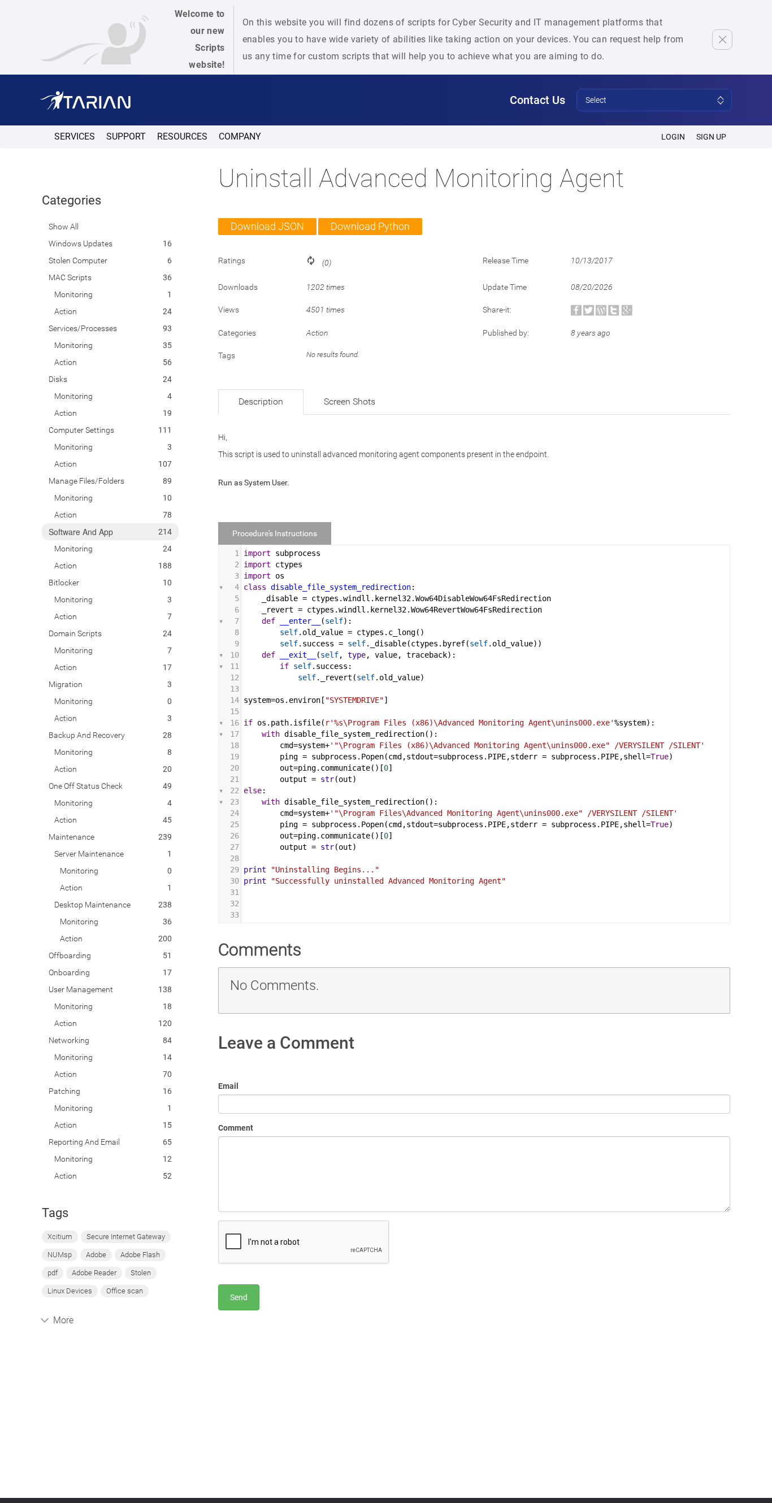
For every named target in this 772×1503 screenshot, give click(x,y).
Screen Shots (349, 401)
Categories (71, 200)
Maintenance (71, 836)
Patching (64, 1091)
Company (240, 136)
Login (673, 136)
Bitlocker (64, 582)
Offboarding (70, 955)
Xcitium (59, 1236)
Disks (58, 379)
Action (65, 311)
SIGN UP (711, 136)
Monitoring (73, 294)
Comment (235, 1127)
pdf (52, 1273)
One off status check (86, 785)
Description (260, 401)
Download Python (370, 226)
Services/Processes (83, 328)
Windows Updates (80, 243)
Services (74, 136)
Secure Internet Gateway (125, 1236)
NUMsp (59, 1254)
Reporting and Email (84, 1141)
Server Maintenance (89, 853)
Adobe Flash (140, 1254)
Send (239, 1297)
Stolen (141, 1273)
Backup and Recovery (87, 735)
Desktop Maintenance (92, 904)
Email (228, 1086)
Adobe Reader (94, 1273)
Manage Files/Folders (86, 480)
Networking (69, 1040)
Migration (66, 684)
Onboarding (69, 972)
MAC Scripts (70, 277)
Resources (182, 136)
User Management (81, 989)
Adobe (96, 1254)
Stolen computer (78, 260)
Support (126, 136)
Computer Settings (81, 430)
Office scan (124, 1291)
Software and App (81, 531)
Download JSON (267, 226)
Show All (64, 226)
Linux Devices (69, 1291)
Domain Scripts (75, 633)
